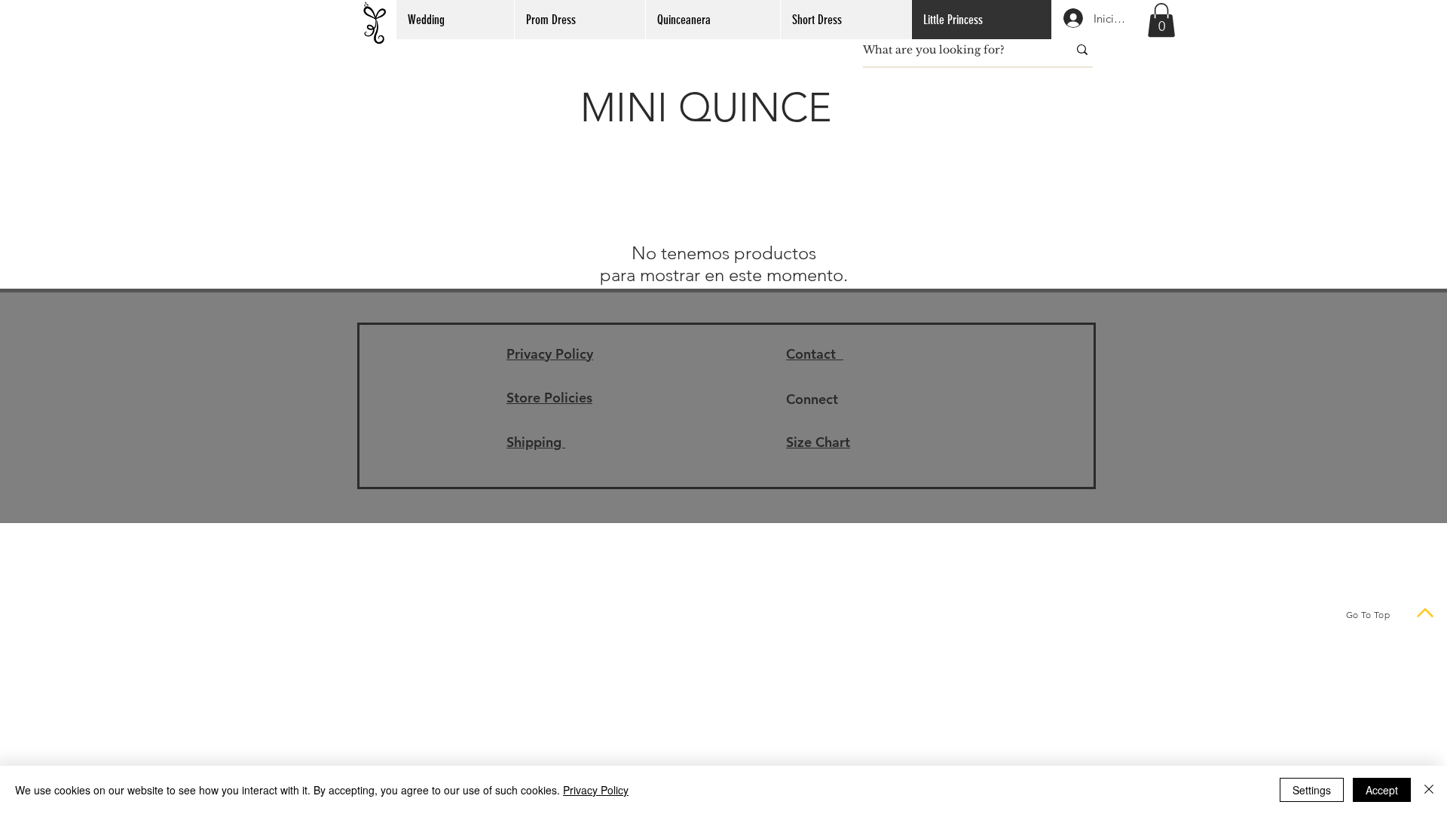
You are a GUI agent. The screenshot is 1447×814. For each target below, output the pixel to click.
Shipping (535, 442)
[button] (1161, 20)
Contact (814, 354)
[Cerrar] (1429, 790)
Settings (1312, 789)
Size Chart (818, 442)
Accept (1382, 789)
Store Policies (549, 397)
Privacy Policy (549, 354)
